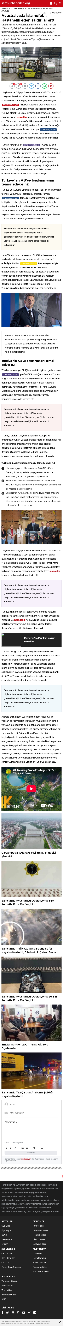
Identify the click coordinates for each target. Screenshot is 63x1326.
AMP (3, 1299)
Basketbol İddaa (40, 1230)
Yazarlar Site (7, 1286)
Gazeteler (37, 1254)
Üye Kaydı (6, 1230)
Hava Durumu (39, 1258)
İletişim (4, 1244)
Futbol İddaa (38, 1226)
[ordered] (23, 1147)
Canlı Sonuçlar (8, 1258)
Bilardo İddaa (39, 1240)
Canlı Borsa (6, 1254)
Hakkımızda (6, 1240)
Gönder (31, 1153)
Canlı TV (5, 1263)
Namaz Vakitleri (40, 1267)
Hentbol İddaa (39, 1235)
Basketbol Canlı (8, 1295)
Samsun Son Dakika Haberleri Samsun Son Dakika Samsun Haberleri (26, 9)
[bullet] (27, 1147)
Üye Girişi (5, 1226)
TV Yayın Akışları (41, 1272)
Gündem (5, 12)
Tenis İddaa (6, 1290)
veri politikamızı (32, 1323)
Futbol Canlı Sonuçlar (11, 1267)
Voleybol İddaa (39, 1244)
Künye (4, 1235)
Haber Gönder (39, 1263)
